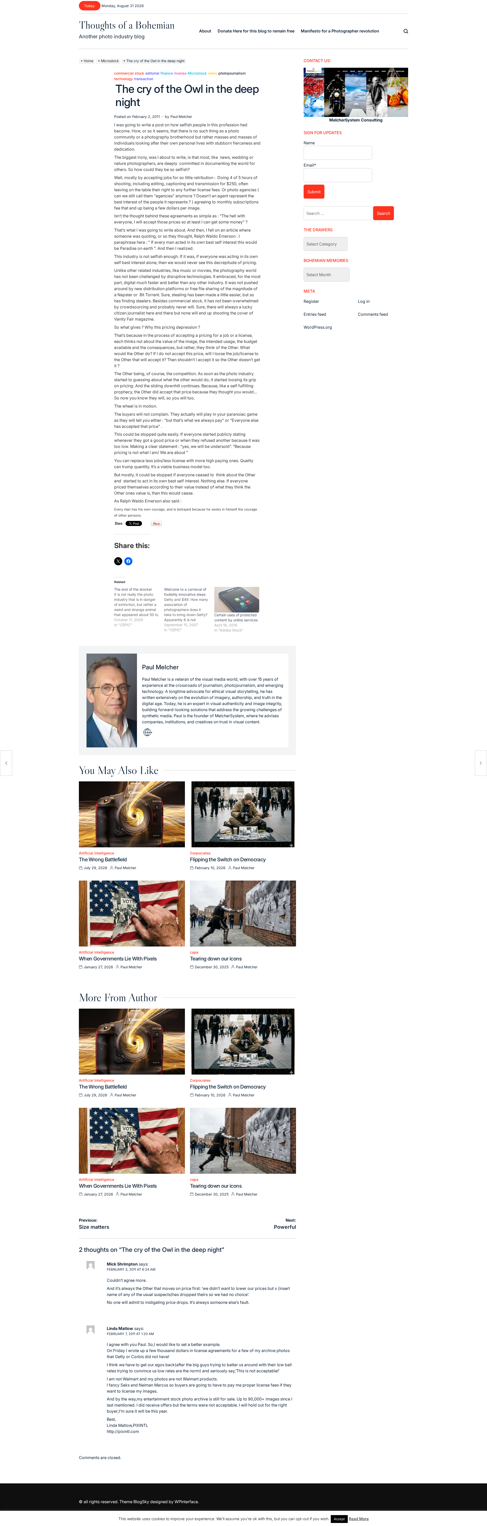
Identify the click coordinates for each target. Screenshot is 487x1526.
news (212, 73)
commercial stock (129, 73)
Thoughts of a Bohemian (127, 25)
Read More (359, 1518)
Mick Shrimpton (122, 1264)
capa (194, 952)
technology (123, 79)
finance (167, 73)
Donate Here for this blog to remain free (256, 30)
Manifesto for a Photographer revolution (340, 30)
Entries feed (315, 314)
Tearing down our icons (215, 959)
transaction (143, 79)
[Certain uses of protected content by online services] (236, 599)
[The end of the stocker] (139, 607)
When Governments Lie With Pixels (118, 959)
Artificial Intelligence (96, 853)
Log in (364, 301)
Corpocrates (200, 853)
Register (311, 301)
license (180, 73)
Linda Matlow (120, 1328)
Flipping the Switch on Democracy (228, 859)
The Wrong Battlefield (103, 859)
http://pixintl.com (123, 1431)
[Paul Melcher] (111, 700)
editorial (152, 73)
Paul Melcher (181, 116)
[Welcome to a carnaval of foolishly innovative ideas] (189, 610)
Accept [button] (339, 1519)
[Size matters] (6, 763)
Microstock (197, 73)
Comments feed (373, 314)
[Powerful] (481, 763)
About (205, 30)
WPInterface (186, 1501)
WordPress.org (318, 327)
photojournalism (232, 73)
